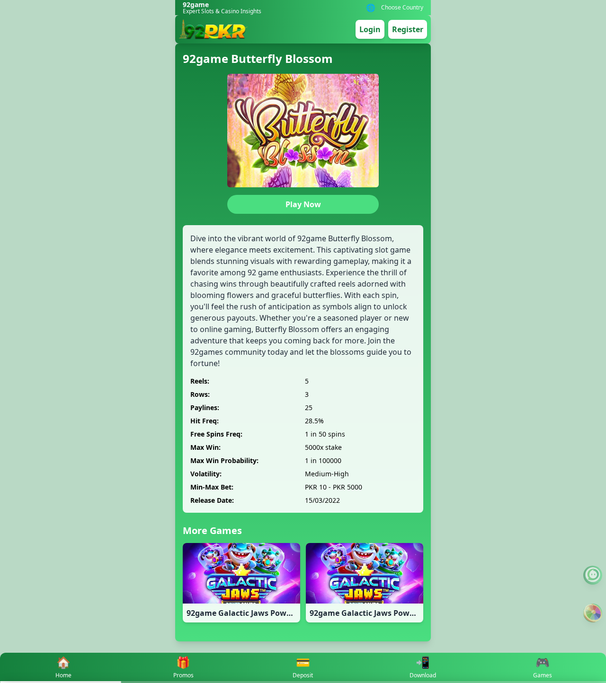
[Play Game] (592, 613)
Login (370, 29)
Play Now (303, 204)
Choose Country (402, 7)
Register (407, 29)
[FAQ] (592, 575)
